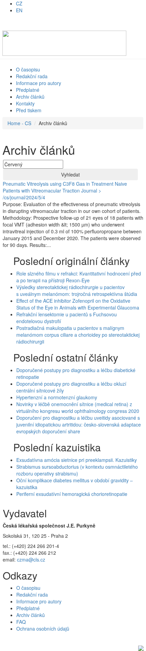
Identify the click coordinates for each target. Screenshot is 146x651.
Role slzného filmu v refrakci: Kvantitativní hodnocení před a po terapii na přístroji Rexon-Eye (78, 277)
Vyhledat (70, 174)
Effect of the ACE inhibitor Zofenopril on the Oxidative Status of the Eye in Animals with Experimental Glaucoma (77, 304)
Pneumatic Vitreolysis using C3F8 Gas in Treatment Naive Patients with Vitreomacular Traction (65, 187)
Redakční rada (32, 76)
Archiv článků (30, 96)
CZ (19, 3)
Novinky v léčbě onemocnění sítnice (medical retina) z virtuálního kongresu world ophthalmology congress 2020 (77, 407)
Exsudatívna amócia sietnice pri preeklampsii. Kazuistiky (76, 459)
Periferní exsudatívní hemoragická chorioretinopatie (71, 493)
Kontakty (25, 103)
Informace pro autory (38, 83)
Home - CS (19, 123)
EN (19, 10)
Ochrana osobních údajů (42, 628)
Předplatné (27, 89)
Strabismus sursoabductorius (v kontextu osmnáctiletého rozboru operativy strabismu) (77, 470)
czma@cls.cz (31, 559)
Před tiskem (28, 110)
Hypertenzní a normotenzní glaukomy (56, 397)
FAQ (21, 621)
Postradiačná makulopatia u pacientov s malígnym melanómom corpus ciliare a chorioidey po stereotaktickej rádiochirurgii (78, 334)
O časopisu (28, 69)
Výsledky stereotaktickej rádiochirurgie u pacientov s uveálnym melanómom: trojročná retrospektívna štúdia (76, 290)
